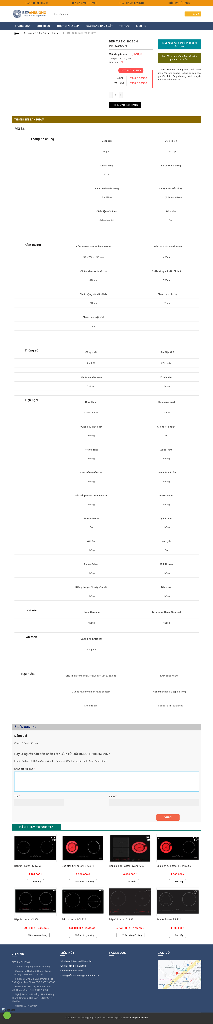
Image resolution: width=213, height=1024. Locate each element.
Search (170, 14)
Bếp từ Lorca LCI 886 (121, 919)
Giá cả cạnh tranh (83, 3)
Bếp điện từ (44, 33)
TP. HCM (119, 83)
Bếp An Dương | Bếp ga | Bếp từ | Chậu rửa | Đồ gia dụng (101, 1017)
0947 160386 (138, 78)
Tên (17, 796)
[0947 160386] (7, 1015)
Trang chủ (22, 26)
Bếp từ (55, 33)
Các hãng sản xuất (99, 26)
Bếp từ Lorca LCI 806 (26, 919)
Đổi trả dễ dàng (179, 3)
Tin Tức (124, 26)
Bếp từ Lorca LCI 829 (74, 919)
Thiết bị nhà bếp (68, 26)
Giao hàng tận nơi (131, 3)
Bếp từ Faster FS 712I (169, 919)
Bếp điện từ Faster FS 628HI (78, 865)
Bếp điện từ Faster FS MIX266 (173, 865)
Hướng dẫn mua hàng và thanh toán (79, 975)
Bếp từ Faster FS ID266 (27, 865)
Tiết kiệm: (114, 62)
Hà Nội (119, 78)
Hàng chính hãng (36, 3)
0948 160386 (42, 990)
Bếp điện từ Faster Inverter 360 (126, 865)
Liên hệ (141, 26)
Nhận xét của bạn (24, 768)
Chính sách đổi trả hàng (73, 965)
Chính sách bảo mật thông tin (76, 961)
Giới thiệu (43, 26)
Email (112, 796)
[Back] (17, 33)
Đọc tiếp (37, 881)
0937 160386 (138, 83)
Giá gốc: (113, 58)
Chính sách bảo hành (71, 970)
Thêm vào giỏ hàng (125, 105)
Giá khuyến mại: (118, 54)
